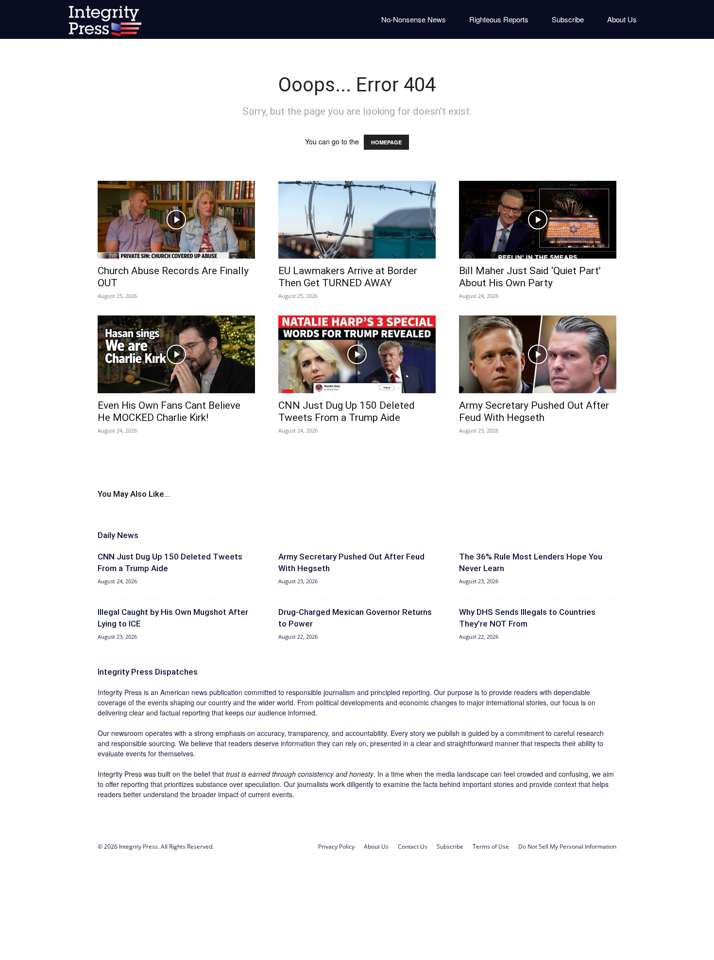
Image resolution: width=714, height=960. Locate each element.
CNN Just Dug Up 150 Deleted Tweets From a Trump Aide (346, 411)
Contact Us (412, 846)
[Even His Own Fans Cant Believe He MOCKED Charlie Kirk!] (176, 354)
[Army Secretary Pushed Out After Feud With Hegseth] (537, 354)
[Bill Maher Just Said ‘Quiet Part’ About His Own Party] (537, 220)
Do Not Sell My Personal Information (567, 846)
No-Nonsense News (413, 19)
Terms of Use (491, 846)
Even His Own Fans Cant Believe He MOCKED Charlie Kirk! (169, 411)
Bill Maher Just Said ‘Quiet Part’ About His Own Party (530, 277)
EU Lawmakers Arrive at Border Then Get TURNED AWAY (347, 277)
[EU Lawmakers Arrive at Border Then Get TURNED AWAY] (357, 220)
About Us (622, 19)
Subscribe (568, 19)
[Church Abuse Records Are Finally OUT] (176, 220)
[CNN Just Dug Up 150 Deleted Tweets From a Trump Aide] (357, 354)
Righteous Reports (498, 19)
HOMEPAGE (386, 142)
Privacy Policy (336, 846)
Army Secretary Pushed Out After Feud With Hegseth (534, 411)
